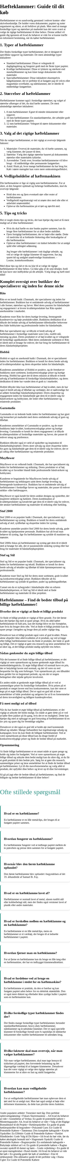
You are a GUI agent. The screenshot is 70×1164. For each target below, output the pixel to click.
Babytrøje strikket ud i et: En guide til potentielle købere (28, 1145)
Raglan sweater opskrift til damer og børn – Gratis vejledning (33, 1147)
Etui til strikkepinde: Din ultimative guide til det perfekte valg (29, 1155)
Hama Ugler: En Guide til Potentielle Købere (32, 1158)
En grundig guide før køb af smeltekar (29, 1154)
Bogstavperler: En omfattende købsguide (42, 1142)
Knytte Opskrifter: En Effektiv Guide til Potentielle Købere (34, 1132)
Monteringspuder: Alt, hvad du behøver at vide (24, 1121)
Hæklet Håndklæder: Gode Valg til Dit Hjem (31, 1135)
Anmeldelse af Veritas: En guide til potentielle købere (36, 1118)
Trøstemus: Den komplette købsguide (40, 1130)
